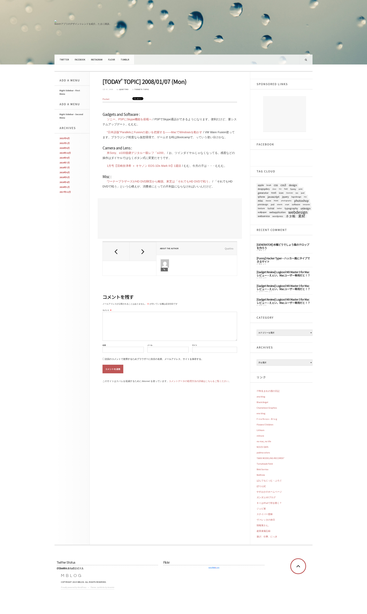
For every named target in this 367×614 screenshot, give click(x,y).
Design (293, 185)
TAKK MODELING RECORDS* (270, 458)
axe (261, 278)
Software (296, 204)
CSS (276, 185)
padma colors (263, 452)
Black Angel (262, 402)
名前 (104, 345)
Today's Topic (141, 89)
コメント (107, 310)
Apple (261, 185)
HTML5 (273, 192)
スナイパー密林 (265, 514)
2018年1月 (64, 187)
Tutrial (271, 208)
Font (286, 189)
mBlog (72, 575)
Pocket (106, 99)
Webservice (264, 216)
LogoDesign (296, 196)
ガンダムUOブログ (266, 497)
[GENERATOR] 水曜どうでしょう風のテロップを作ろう (283, 246)
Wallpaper (262, 212)
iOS (297, 193)
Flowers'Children (265, 424)
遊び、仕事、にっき (267, 536)
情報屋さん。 (263, 525)
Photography (286, 200)
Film (280, 189)
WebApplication (277, 212)
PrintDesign (263, 204)
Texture (261, 208)
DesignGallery (264, 189)
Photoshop (301, 200)
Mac (305, 197)
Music (276, 200)
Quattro (123, 89)
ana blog (261, 396)
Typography (291, 208)
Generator (263, 192)
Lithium (260, 430)
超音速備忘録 (263, 530)
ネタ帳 (290, 216)
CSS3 (283, 185)
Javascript (273, 196)
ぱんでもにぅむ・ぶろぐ (269, 480)
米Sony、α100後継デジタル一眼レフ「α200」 (136, 152)
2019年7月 (64, 162)
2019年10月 (65, 152)
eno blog (261, 413)
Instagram (96, 59)
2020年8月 (64, 148)
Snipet (287, 205)
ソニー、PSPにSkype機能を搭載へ (129, 119)
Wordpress (277, 216)
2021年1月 (64, 143)
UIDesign (306, 208)
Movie (268, 200)
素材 (301, 216)
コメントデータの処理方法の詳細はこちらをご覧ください (199, 381)
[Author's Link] (164, 269)
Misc (260, 200)
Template (306, 204)
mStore (260, 435)
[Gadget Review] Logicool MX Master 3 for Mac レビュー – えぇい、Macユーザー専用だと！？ (283, 273)
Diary (274, 189)
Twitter (64, 59)
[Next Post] (142, 251)
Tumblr (125, 59)
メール (150, 345)
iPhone (261, 196)
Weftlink (261, 474)
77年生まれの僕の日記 (268, 391)
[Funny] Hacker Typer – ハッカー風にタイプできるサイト (283, 259)
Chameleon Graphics (267, 407)
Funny (293, 189)
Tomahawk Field (265, 463)
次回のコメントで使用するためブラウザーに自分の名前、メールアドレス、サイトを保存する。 (154, 359)
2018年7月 (64, 167)
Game (300, 189)
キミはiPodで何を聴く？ (269, 502)
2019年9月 (64, 157)
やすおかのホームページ (269, 491)
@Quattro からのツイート (70, 568)
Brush (269, 185)
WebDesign (298, 212)
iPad (302, 193)
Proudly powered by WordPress (73, 587)
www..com (213, 567)
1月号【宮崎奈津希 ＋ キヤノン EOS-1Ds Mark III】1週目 (144, 165)
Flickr (111, 59)
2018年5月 (64, 177)
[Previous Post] (116, 251)
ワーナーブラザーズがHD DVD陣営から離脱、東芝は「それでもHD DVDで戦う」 (159, 181)
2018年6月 (64, 172)
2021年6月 (64, 138)
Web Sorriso (262, 469)
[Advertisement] (170, 218)
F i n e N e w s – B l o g (267, 419)
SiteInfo (279, 204)
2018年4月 (64, 182)
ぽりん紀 (261, 486)
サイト (194, 345)
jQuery (285, 196)
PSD (272, 204)
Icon (281, 192)
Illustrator (289, 193)
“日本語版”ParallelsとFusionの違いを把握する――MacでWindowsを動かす (155, 132)
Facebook (80, 59)
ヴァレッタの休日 (266, 519)
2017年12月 (65, 191)
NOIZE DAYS (262, 447)
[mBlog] (86, 11)
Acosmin (111, 587)
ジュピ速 (261, 508)
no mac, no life (264, 441)
